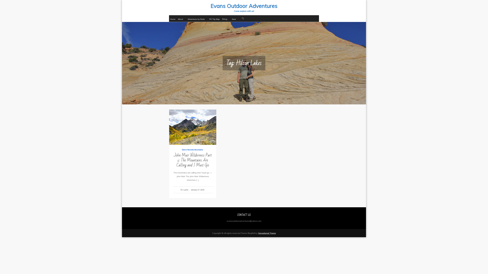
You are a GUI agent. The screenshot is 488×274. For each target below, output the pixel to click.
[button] (243, 18)
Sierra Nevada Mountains (192, 150)
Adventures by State (196, 19)
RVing (224, 19)
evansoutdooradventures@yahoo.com (244, 221)
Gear (234, 19)
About (180, 19)
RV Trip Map (214, 19)
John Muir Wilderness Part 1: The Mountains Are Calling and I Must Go (193, 160)
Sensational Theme (267, 233)
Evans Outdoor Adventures (244, 6)
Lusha (186, 190)
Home (172, 19)
